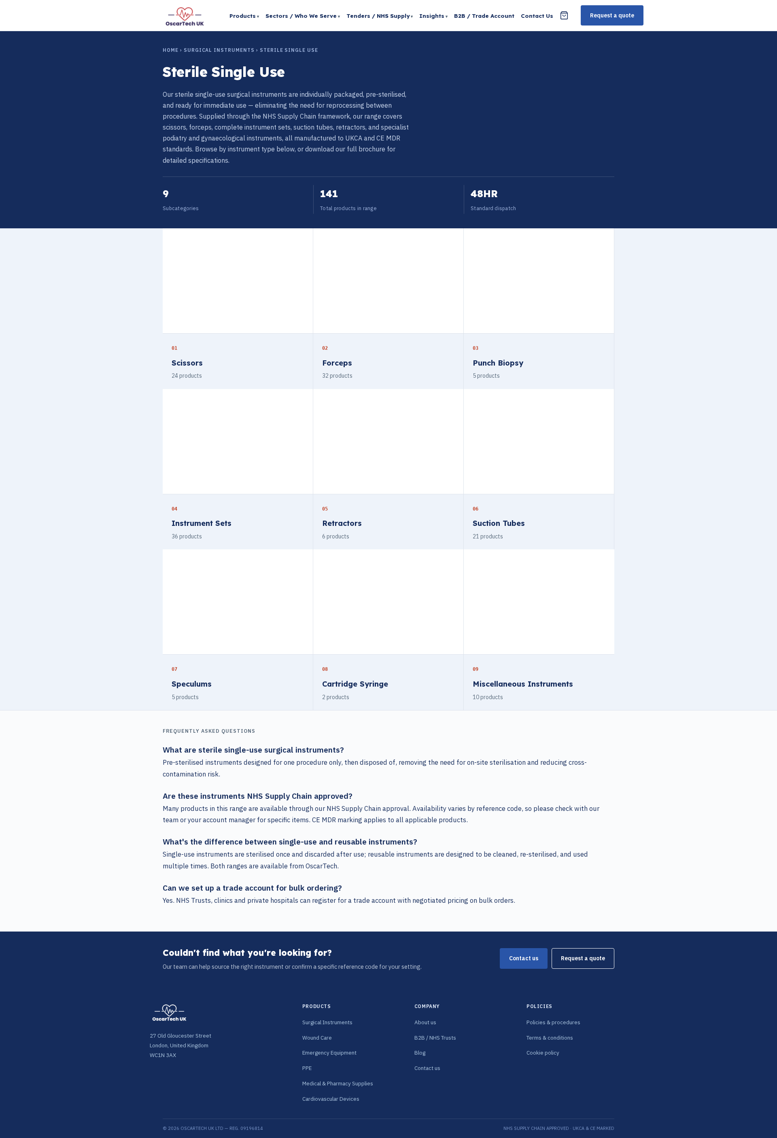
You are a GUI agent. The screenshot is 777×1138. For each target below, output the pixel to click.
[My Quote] (564, 15)
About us (425, 1022)
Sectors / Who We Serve (301, 15)
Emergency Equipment (329, 1052)
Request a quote (612, 15)
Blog (419, 1052)
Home (170, 50)
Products (242, 15)
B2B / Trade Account (484, 15)
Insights (431, 15)
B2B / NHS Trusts (435, 1037)
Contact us (523, 958)
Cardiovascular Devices (330, 1098)
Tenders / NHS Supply (378, 15)
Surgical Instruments (219, 50)
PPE (307, 1068)
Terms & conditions (549, 1037)
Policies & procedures (553, 1022)
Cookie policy (542, 1052)
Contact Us (537, 15)
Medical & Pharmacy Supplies (337, 1083)
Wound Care (317, 1037)
